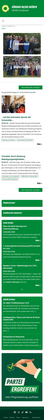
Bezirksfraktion (22, 67)
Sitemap (12, 417)
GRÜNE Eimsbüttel (8, 26)
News (3, 29)
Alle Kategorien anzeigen (30, 87)
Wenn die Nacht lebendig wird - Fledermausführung (15, 227)
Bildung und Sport (9, 140)
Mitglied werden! (9, 203)
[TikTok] (22, 412)
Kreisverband (22, 44)
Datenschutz (36, 417)
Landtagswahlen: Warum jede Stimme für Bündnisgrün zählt (21, 318)
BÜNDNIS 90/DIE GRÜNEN (24, 7)
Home (6, 417)
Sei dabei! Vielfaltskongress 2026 (16, 303)
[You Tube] (26, 412)
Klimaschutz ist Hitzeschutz (13, 337)
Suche (18, 417)
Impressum (25, 417)
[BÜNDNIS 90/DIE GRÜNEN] (5, 8)
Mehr (39, 144)
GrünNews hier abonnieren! (12, 213)
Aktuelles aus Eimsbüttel (11, 176)
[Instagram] (18, 412)
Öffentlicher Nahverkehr (29, 176)
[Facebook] (15, 412)
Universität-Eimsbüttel (25, 140)
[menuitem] (6, 417)
